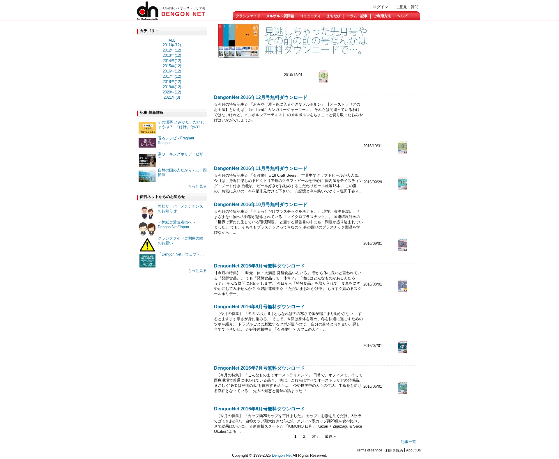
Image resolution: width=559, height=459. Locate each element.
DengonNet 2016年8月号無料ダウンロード (259, 306)
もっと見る (197, 186)
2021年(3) (172, 97)
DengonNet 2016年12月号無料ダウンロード (260, 97)
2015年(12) (172, 66)
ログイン (380, 7)
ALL (172, 40)
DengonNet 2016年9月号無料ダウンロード (259, 265)
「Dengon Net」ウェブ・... (181, 254)
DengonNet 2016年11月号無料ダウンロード (260, 168)
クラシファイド (248, 16)
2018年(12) (172, 81)
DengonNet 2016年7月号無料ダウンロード (259, 368)
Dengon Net (282, 455)
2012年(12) (172, 50)
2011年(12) (172, 45)
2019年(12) (172, 87)
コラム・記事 (356, 16)
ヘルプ (402, 16)
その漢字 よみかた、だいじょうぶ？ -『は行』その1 (181, 124)
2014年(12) (172, 61)
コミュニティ (310, 16)
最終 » (330, 436)
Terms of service (369, 450)
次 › (315, 436)
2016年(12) (172, 71)
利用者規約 (394, 451)
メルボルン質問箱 (280, 16)
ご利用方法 (382, 16)
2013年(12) (172, 55)
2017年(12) (172, 76)
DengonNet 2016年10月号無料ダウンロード (260, 204)
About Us (413, 450)
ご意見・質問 (407, 7)
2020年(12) (172, 92)
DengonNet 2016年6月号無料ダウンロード (259, 408)
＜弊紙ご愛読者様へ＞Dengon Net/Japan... (177, 224)
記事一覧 (408, 441)
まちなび (334, 16)
